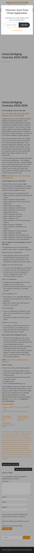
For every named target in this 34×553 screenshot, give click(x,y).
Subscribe (24, 25)
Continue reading (17, 30)
